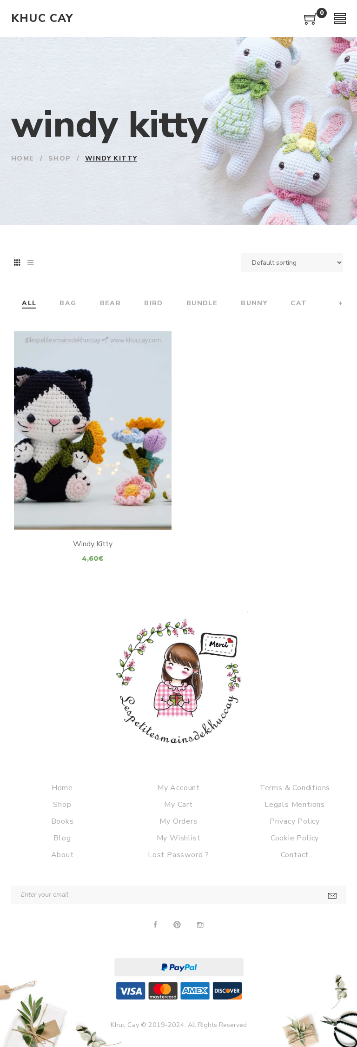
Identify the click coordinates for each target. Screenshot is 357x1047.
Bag (68, 304)
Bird (153, 304)
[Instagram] (200, 925)
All (29, 304)
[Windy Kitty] (93, 430)
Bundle (202, 304)
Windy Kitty (92, 544)
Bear (110, 304)
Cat (299, 304)
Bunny (254, 304)
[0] (311, 22)
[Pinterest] (177, 925)
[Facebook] (155, 925)
